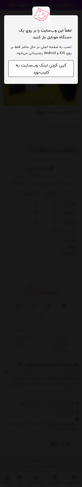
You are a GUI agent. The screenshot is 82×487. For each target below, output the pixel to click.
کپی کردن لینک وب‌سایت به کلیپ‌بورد (41, 69)
